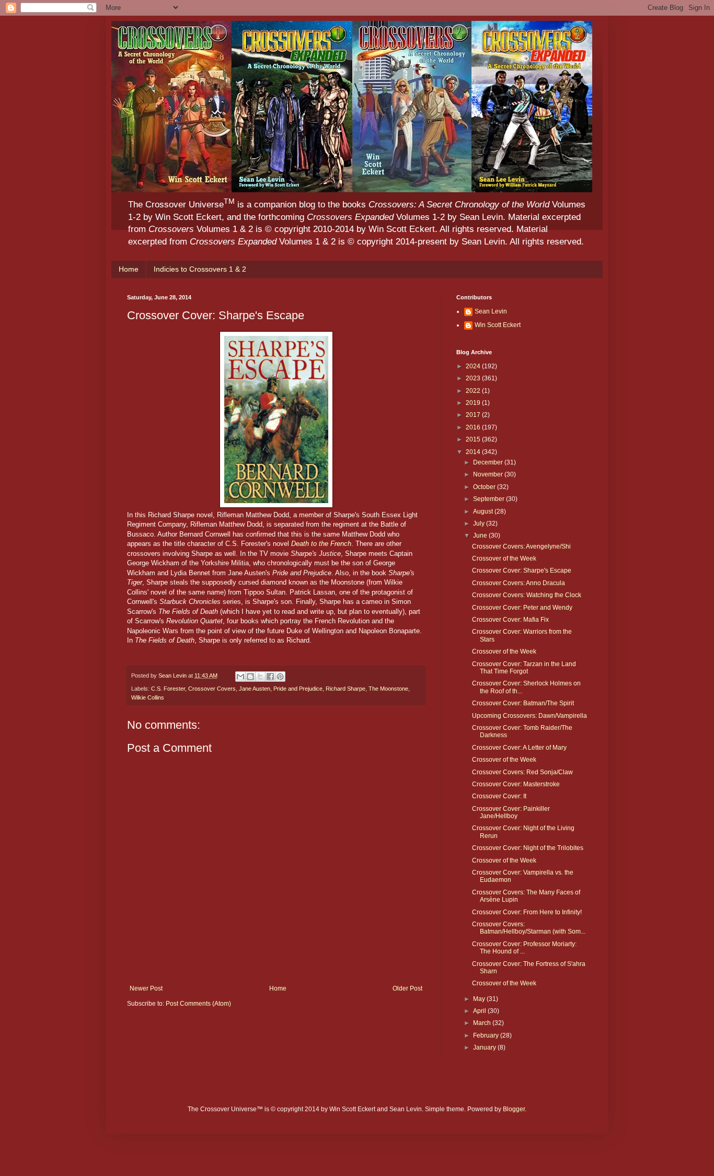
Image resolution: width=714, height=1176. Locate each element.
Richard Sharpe (345, 688)
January (485, 1047)
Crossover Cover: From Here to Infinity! (527, 912)
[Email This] (240, 676)
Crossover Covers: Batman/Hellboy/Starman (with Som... (528, 928)
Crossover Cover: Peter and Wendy (522, 607)
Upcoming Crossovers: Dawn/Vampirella (529, 715)
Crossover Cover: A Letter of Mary (519, 747)
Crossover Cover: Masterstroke (516, 784)
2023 (474, 378)
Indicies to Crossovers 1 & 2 (200, 269)
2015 (474, 439)
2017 (474, 414)
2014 (474, 452)
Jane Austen (254, 688)
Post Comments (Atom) (198, 1003)
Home (129, 269)
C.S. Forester (168, 688)
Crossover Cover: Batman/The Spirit (523, 703)
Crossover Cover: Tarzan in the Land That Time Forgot (524, 667)
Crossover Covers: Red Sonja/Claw (522, 772)
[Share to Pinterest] (280, 676)
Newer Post (146, 988)
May (480, 999)
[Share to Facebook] (270, 676)
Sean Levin (491, 311)
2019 (474, 402)
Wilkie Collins (147, 697)
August (483, 511)
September (489, 499)
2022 (474, 390)
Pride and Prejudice (298, 688)
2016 (474, 427)
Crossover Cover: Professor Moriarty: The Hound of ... (524, 947)
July (479, 523)
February (486, 1035)
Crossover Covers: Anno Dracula (518, 583)
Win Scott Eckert (498, 325)
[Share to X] (260, 676)
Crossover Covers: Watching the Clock (526, 595)
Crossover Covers (212, 688)
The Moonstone (388, 688)
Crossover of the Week (504, 558)
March (482, 1023)
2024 (474, 366)
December (488, 462)
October (485, 487)
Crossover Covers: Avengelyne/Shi (521, 546)
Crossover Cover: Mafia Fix (510, 619)
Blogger (514, 1109)
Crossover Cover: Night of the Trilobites (527, 848)
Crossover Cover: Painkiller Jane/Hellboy (511, 812)
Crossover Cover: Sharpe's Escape (521, 570)
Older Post (407, 988)
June (481, 535)
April (480, 1011)
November (488, 474)
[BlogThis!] (250, 676)
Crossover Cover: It (499, 796)
